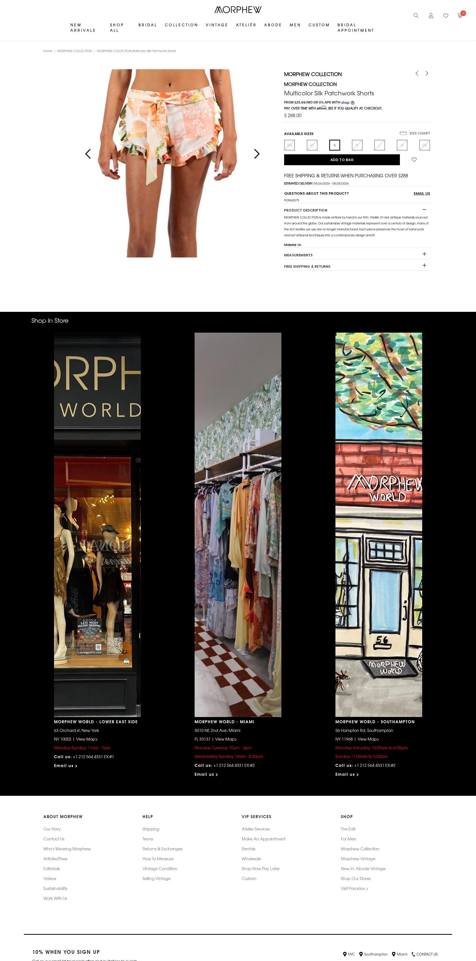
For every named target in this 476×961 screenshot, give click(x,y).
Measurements (298, 255)
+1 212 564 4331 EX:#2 (374, 765)
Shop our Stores (356, 878)
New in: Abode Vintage (363, 868)
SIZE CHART (419, 133)
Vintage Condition (160, 868)
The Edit (348, 829)
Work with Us (55, 898)
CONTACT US (427, 954)
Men (295, 24)
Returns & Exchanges (162, 849)
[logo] (238, 9)
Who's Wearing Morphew (67, 849)
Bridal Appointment (356, 27)
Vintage (217, 24)
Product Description (305, 210)
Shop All (117, 27)
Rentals (248, 849)
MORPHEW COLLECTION (74, 51)
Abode (273, 24)
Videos (49, 878)
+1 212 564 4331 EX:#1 (93, 756)
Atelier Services (256, 829)
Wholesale (251, 858)
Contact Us (53, 839)
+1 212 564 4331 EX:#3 (234, 765)
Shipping (151, 829)
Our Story (52, 829)
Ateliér (246, 24)
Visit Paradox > (354, 888)
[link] (416, 14)
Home (47, 51)
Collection (181, 24)
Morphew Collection (360, 849)
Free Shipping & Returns (307, 266)
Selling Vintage (157, 878)
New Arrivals (83, 27)
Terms (148, 839)
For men (348, 839)
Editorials (51, 868)
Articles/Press (55, 858)
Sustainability (55, 888)
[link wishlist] (415, 159)
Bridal (148, 24)
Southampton (376, 954)
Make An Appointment (263, 839)
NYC (351, 954)
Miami (402, 954)
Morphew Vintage (358, 858)
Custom (319, 24)
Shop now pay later (261, 868)
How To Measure (158, 858)
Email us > (66, 765)
